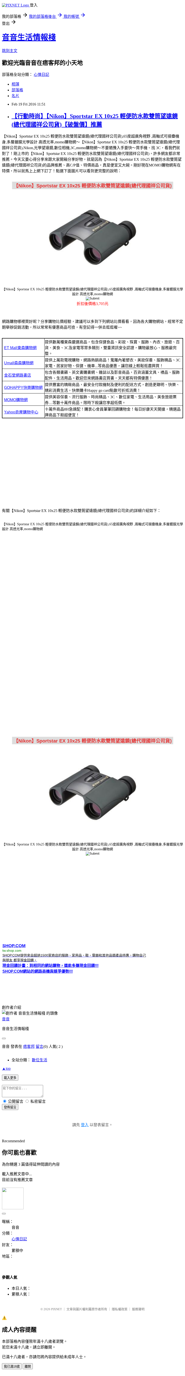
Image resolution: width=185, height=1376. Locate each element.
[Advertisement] (92, 464)
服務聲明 (138, 1309)
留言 (39, 1046)
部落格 (17, 90)
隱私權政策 (119, 1309)
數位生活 (39, 1060)
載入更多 (10, 1078)
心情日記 (41, 75)
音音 (6, 1019)
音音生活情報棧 (29, 37)
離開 (28, 1366)
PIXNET (56, 1309)
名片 (15, 96)
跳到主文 (9, 51)
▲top (6, 1068)
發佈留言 (10, 1107)
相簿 (15, 84)
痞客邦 (29, 1046)
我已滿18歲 (12, 1366)
